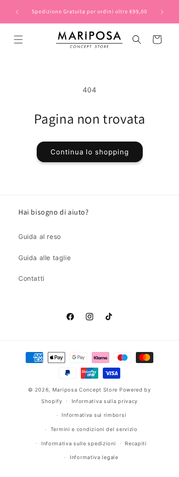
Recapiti (136, 443)
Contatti (31, 278)
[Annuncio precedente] (17, 12)
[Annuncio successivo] (162, 12)
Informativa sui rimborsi (94, 415)
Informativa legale (94, 457)
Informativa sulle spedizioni (78, 443)
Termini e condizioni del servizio (94, 429)
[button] (18, 39)
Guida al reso (39, 236)
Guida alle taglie (44, 257)
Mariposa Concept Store (84, 389)
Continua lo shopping (89, 152)
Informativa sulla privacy (105, 401)
